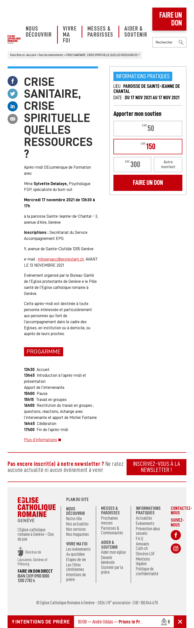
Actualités (144, 518)
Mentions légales (143, 561)
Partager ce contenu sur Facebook (13, 81)
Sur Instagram (176, 548)
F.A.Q (139, 538)
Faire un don (170, 19)
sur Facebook (176, 535)
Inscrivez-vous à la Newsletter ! (156, 467)
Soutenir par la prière (112, 569)
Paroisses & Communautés (112, 530)
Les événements (78, 549)
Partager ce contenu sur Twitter (13, 94)
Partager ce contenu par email (13, 119)
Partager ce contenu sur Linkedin (13, 106)
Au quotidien (75, 554)
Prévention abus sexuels (148, 531)
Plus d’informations (40, 440)
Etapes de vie (76, 559)
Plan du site (77, 499)
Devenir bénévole (108, 560)
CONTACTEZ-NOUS (181, 510)
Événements (145, 523)
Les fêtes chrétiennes (75, 567)
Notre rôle (74, 518)
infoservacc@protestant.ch (61, 259)
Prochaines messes (109, 520)
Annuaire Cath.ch (142, 546)
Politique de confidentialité (147, 571)
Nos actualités (77, 524)
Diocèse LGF (145, 553)
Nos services (76, 529)
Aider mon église (113, 552)
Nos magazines (77, 534)
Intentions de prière (76, 577)
